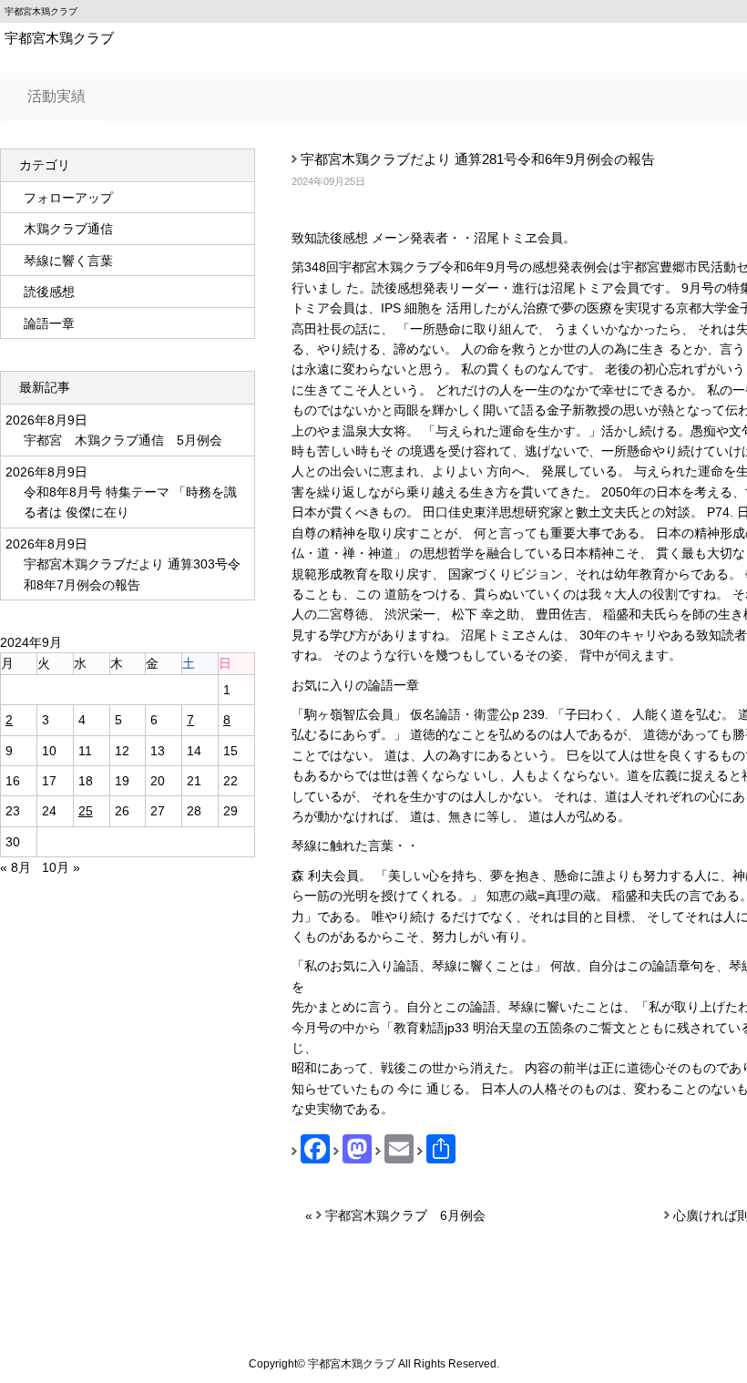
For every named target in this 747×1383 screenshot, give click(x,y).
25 (85, 811)
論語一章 (49, 323)
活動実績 (56, 96)
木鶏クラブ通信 (68, 228)
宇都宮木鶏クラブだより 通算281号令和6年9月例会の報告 (478, 159)
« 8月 (15, 867)
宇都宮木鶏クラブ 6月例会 (405, 1215)
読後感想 (49, 291)
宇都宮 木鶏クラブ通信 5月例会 (123, 440)
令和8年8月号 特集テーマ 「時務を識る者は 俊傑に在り (130, 502)
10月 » (61, 867)
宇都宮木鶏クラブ (59, 38)
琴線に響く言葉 (68, 260)
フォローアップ (68, 197)
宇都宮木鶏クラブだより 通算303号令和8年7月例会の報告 (132, 574)
